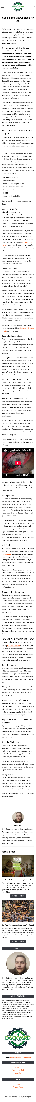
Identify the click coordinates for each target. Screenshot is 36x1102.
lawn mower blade (13, 646)
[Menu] (2, 7)
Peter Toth (18, 825)
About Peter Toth (18, 1070)
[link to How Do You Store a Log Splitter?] (18, 866)
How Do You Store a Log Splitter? (18, 880)
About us (18, 1067)
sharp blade (7, 554)
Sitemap (18, 1084)
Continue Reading (18, 896)
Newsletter (18, 1073)
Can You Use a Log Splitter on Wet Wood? (18, 925)
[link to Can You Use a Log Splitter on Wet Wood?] (18, 911)
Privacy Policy (18, 1087)
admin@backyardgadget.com (20, 1058)
